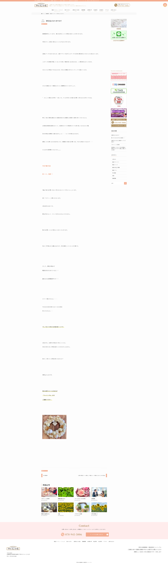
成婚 (113, 175)
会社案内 (100, 541)
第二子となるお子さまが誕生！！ (118, 137)
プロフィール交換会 (115, 144)
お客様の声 (89, 541)
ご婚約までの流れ (77, 541)
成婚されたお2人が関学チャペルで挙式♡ (118, 141)
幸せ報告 (114, 173)
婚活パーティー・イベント (59, 541)
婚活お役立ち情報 (116, 167)
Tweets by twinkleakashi (116, 71)
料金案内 (95, 541)
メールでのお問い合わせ (118, 125)
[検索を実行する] (125, 183)
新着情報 (114, 178)
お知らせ (114, 159)
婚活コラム (114, 170)
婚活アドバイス (44, 23)
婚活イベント (115, 164)
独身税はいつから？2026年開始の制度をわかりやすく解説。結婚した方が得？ (118, 149)
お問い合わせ (111, 541)
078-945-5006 (73, 534)
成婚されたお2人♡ (115, 135)
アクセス (105, 541)
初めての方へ (69, 541)
